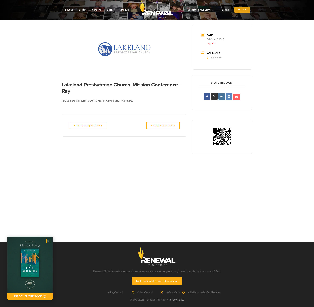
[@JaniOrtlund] (134, 292)
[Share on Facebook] (207, 96)
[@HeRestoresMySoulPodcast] (185, 292)
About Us (68, 9)
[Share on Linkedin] (221, 96)
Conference (216, 57)
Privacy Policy (176, 299)
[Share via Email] (236, 97)
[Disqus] (157, 200)
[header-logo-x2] (156, 9)
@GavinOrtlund (174, 292)
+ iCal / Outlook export (163, 125)
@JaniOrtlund (145, 292)
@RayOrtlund (115, 292)
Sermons (96, 9)
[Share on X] (214, 96)
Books (110, 9)
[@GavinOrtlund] (163, 292)
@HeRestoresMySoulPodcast (204, 292)
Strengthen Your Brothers (201, 9)
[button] (48, 241)
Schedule (124, 9)
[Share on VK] (229, 96)
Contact (225, 9)
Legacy (82, 9)
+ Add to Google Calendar (88, 125)
